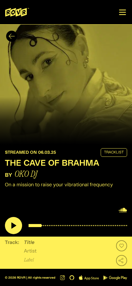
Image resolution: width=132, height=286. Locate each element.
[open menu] (122, 12)
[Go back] (11, 36)
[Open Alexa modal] (71, 277)
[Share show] (121, 260)
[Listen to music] (13, 225)
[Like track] (121, 245)
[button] (66, 85)
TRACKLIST (114, 152)
